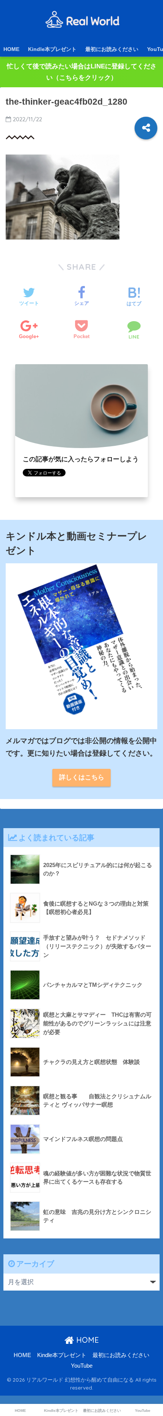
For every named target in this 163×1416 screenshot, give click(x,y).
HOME (11, 49)
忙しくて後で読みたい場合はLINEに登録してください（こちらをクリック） (82, 72)
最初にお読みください (111, 49)
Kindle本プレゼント (52, 49)
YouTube (81, 1366)
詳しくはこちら (81, 777)
